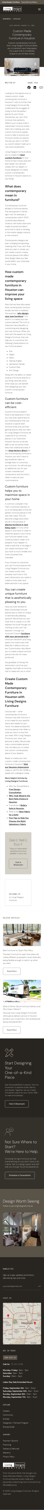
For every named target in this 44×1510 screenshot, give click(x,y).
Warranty (7, 1452)
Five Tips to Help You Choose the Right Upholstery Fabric (19, 821)
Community (8, 1415)
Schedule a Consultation (20, 1175)
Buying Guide (8, 1427)
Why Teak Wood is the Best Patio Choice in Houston (19, 798)
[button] (39, 9)
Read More (12, 971)
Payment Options (10, 1440)
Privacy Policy (8, 1456)
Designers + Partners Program (15, 1423)
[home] (19, 9)
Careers (6, 1411)
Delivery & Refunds (11, 1448)
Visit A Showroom (18, 863)
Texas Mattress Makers (29, 2)
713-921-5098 (17, 1364)
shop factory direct (18, 450)
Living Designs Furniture (11, 2)
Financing (7, 1444)
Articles (16, 19)
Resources (7, 19)
